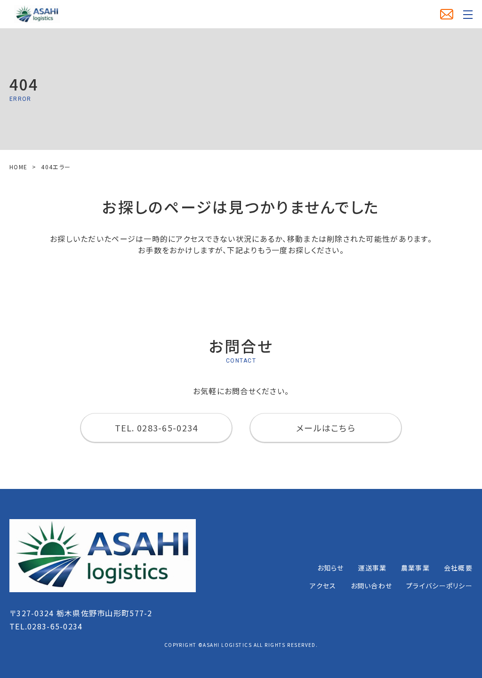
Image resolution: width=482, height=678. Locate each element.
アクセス (323, 585)
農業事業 (415, 567)
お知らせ (330, 567)
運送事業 (372, 567)
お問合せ (447, 14)
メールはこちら (325, 428)
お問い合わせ (372, 585)
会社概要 (458, 567)
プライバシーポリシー (439, 585)
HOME (18, 167)
